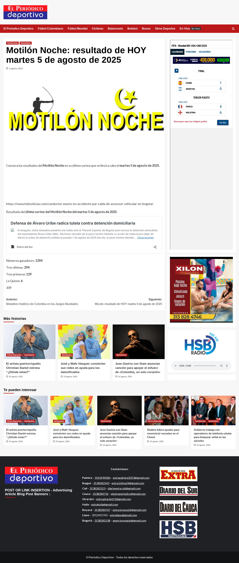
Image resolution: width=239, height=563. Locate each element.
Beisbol (132, 28)
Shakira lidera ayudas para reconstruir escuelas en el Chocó (163, 433)
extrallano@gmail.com (123, 515)
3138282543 (101, 483)
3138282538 (102, 520)
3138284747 (102, 509)
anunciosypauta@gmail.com (129, 520)
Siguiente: (128, 301)
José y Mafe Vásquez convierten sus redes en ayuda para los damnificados (83, 368)
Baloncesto (115, 28)
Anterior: (42, 301)
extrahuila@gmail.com (104, 504)
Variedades (26, 43)
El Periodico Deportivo (18, 28)
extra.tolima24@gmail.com (128, 483)
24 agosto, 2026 (16, 377)
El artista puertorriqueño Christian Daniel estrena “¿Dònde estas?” (23, 368)
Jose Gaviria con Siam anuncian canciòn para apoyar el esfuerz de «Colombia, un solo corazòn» (137, 368)
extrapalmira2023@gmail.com (131, 477)
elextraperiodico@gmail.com (128, 493)
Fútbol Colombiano (50, 28)
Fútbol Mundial (77, 28)
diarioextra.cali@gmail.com (124, 488)
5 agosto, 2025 (16, 68)
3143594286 (102, 477)
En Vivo (190, 28)
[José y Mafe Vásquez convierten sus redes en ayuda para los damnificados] (84, 341)
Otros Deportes (165, 28)
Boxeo (146, 28)
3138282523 (97, 488)
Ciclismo (97, 28)
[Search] (233, 29)
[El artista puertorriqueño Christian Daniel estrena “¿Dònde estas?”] (29, 341)
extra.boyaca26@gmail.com (129, 509)
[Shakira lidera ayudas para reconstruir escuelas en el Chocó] (166, 410)
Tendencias (12, 43)
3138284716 (100, 493)
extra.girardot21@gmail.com (113, 499)
